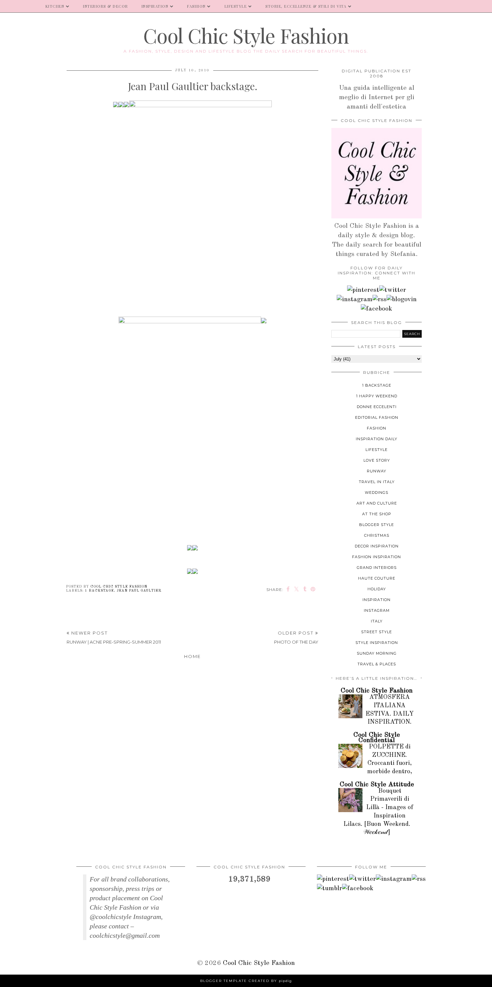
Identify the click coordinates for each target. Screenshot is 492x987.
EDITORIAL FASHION (376, 417)
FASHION (196, 6)
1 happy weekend (376, 396)
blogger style (376, 524)
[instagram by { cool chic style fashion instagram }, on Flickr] (355, 299)
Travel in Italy (377, 481)
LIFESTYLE (236, 6)
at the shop (376, 514)
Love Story (376, 460)
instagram (377, 610)
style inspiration (376, 642)
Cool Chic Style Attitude (377, 784)
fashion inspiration (376, 556)
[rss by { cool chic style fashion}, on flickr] (380, 299)
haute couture (376, 578)
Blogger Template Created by (246, 981)
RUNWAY (376, 471)
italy (377, 621)
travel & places (376, 664)
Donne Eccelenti (377, 406)
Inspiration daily (376, 439)
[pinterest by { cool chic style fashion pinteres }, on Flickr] (363, 290)
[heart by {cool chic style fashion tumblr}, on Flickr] (402, 299)
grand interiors (377, 567)
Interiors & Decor (105, 6)
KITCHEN (55, 6)
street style (376, 632)
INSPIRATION (155, 6)
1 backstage (99, 590)
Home (192, 656)
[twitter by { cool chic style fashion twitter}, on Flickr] (392, 290)
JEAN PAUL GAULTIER (139, 590)
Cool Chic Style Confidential (376, 738)
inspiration (376, 599)
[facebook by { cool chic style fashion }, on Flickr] (376, 309)
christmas (376, 535)
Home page (19, 6)
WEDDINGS (376, 492)
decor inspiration (377, 546)
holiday (376, 589)
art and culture (376, 503)
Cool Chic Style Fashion (246, 35)
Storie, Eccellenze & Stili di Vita (305, 6)
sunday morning (377, 653)
